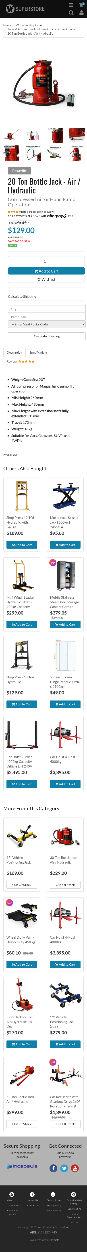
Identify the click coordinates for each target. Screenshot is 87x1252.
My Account (12, 1200)
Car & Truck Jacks (63, 29)
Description (14, 352)
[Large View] (11, 135)
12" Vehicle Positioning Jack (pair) (62, 1021)
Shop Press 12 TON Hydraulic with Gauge (20, 522)
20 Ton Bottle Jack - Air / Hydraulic (30, 33)
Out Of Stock (21, 885)
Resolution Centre (12, 1212)
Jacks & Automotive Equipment (27, 29)
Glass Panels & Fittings (74, 1202)
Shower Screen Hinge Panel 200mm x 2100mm (65, 681)
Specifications (39, 352)
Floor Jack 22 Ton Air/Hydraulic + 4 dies (19, 1021)
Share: (13, 222)
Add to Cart (48, 270)
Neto (56, 1239)
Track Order (12, 1205)
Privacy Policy (54, 1205)
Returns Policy (53, 1210)
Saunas (74, 1222)
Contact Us (33, 1205)
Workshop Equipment (30, 25)
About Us (33, 1200)
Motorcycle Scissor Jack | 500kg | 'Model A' (64, 522)
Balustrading (74, 1208)
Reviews (12, 361)
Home (7, 25)
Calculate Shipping (47, 336)
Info (70, 216)
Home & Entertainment (74, 1215)
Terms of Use (53, 1200)
